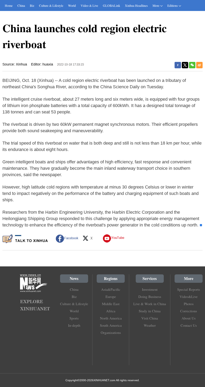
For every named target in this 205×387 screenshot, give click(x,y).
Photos (189, 303)
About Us (189, 318)
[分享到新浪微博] (199, 65)
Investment (150, 289)
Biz (32, 5)
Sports (74, 318)
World (72, 5)
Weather (150, 325)
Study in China (150, 311)
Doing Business (149, 296)
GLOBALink (111, 5)
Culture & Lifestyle (51, 5)
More (156, 5)
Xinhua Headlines (136, 5)
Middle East (111, 303)
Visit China (149, 318)
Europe (111, 296)
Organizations (111, 332)
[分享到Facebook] (178, 65)
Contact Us (189, 325)
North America (111, 318)
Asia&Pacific (110, 289)
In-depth (74, 325)
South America (111, 325)
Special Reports (188, 289)
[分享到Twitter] (185, 65)
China (21, 5)
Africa (110, 311)
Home (9, 5)
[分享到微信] (192, 65)
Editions (172, 5)
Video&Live (189, 296)
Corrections (188, 311)
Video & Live (89, 5)
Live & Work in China (149, 303)
